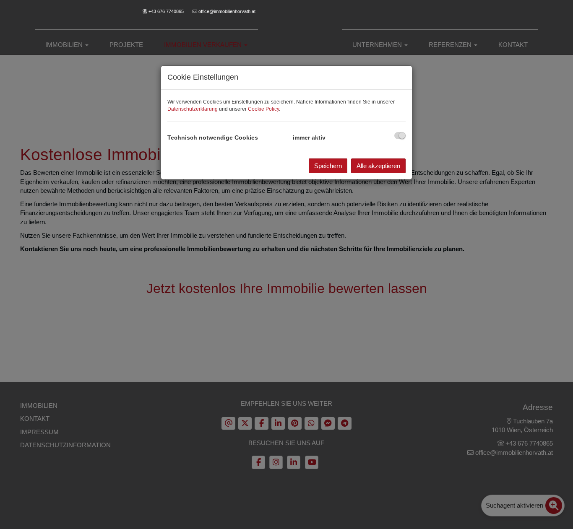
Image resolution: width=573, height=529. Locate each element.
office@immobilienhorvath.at (226, 11)
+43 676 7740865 (166, 11)
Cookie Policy (263, 109)
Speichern (328, 165)
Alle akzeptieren (378, 165)
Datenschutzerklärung (192, 109)
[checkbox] (400, 135)
